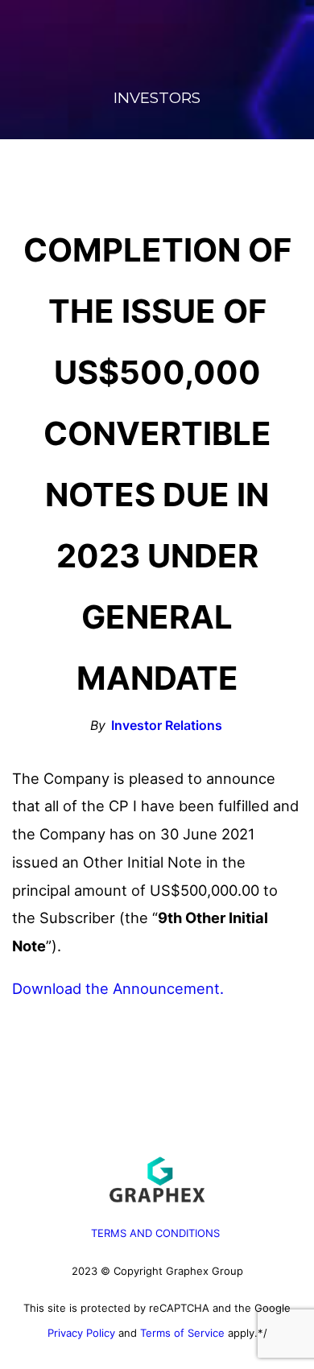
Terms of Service (182, 1332)
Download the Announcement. (118, 988)
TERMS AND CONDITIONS (155, 1233)
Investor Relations (166, 725)
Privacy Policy (81, 1332)
